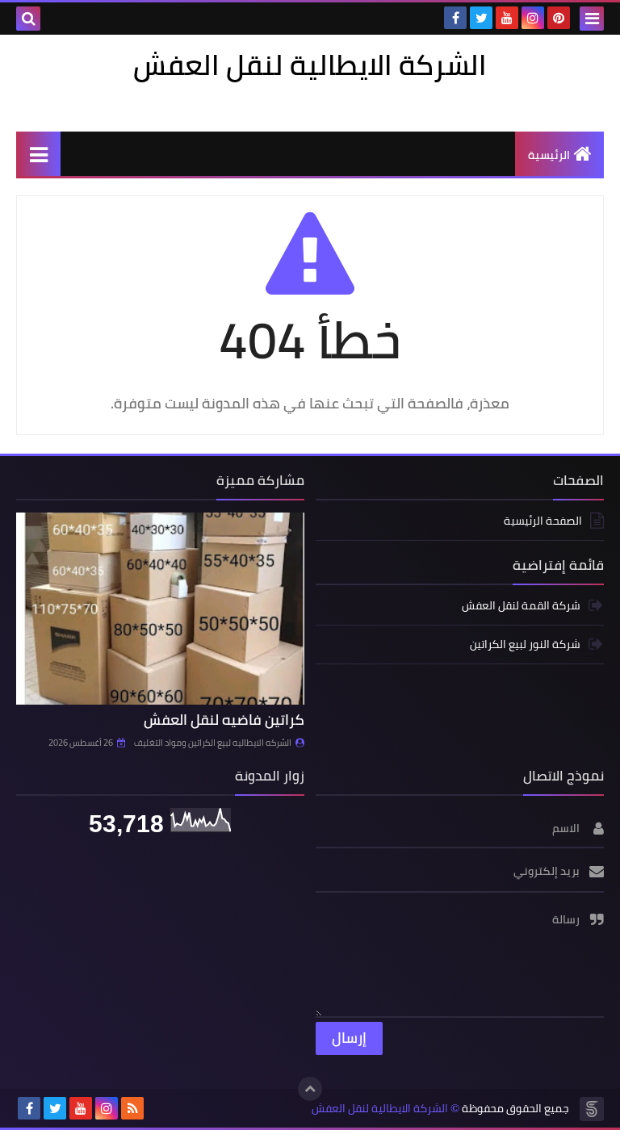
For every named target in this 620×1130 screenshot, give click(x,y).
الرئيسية (549, 154)
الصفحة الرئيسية (543, 522)
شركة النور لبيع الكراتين (525, 644)
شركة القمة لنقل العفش (521, 606)
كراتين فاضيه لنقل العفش (224, 719)
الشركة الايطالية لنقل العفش (380, 1108)
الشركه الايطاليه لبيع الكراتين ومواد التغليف (212, 742)
